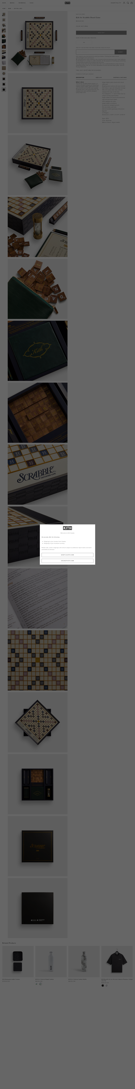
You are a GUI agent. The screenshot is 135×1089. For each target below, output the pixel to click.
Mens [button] (12, 3)
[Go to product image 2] (4, 20)
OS (84, 42)
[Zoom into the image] (38, 41)
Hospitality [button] (116, 3)
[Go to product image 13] (4, 79)
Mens (9, 8)
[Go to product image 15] (4, 89)
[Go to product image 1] (4, 14)
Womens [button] (22, 3)
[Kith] (67, 3)
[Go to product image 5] (4, 36)
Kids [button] (32, 3)
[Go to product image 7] (4, 47)
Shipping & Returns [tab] (120, 77)
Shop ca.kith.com (67, 555)
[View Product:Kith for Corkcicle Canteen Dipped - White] (41, 984)
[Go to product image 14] (4, 84)
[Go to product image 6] (4, 41)
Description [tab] (80, 77)
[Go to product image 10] (4, 63)
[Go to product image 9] (4, 57)
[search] (128, 3)
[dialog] (67, 544)
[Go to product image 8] (4, 52)
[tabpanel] (101, 102)
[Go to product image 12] (4, 73)
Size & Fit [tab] (99, 77)
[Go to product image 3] (4, 25)
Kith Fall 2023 (18, 8)
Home (3, 8)
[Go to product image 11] (4, 68)
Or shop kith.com (67, 561)
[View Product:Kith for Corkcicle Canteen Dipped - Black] (37, 984)
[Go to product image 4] (4, 30)
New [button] (4, 3)
